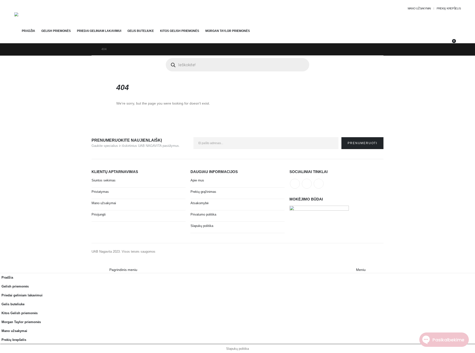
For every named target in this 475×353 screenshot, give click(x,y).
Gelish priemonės (56, 31)
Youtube (307, 184)
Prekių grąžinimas (203, 192)
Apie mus (197, 180)
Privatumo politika (203, 214)
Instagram (319, 184)
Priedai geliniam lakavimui (99, 31)
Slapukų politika (201, 226)
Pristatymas (100, 192)
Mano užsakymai (419, 8)
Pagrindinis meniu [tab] (123, 270)
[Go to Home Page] (93, 49)
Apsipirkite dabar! (75, 2)
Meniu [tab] (361, 270)
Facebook (295, 184)
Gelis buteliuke (140, 31)
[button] (3, 263)
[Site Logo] (28, 19)
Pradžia (28, 31)
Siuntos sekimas (104, 180)
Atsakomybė (199, 203)
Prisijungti (99, 214)
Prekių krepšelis (449, 8)
